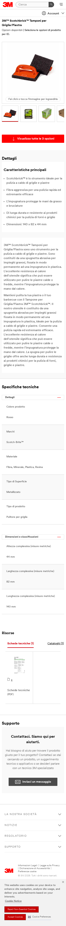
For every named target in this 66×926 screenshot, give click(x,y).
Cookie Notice (13, 901)
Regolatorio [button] (16, 836)
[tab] (20, 644)
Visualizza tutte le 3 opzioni (35, 138)
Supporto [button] (13, 847)
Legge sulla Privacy (50, 865)
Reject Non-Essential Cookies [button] (22, 909)
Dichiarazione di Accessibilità (34, 868)
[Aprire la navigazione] (61, 4)
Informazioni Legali (27, 865)
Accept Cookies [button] (15, 917)
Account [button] (53, 13)
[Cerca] (51, 4)
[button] (39, 917)
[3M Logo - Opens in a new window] (8, 4)
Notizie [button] (11, 825)
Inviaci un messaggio (36, 781)
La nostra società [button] (21, 814)
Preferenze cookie (27, 871)
